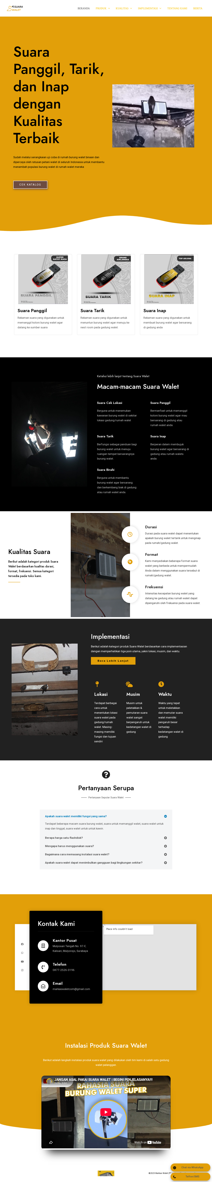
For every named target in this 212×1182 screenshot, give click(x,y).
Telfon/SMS (192, 1176)
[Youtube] (22, 961)
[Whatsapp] (22, 952)
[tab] (106, 816)
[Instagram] (22, 970)
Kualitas (122, 8)
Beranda (84, 8)
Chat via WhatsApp (192, 1167)
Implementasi (148, 8)
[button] (30, 185)
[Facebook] (22, 944)
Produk (101, 8)
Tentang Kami (177, 8)
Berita (197, 8)
